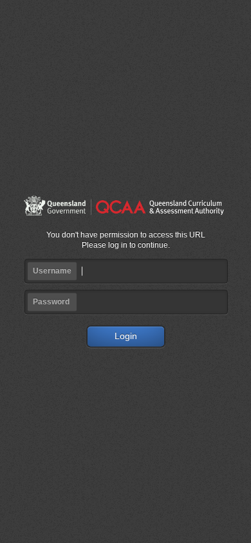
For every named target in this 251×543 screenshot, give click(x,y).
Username (52, 271)
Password (51, 302)
